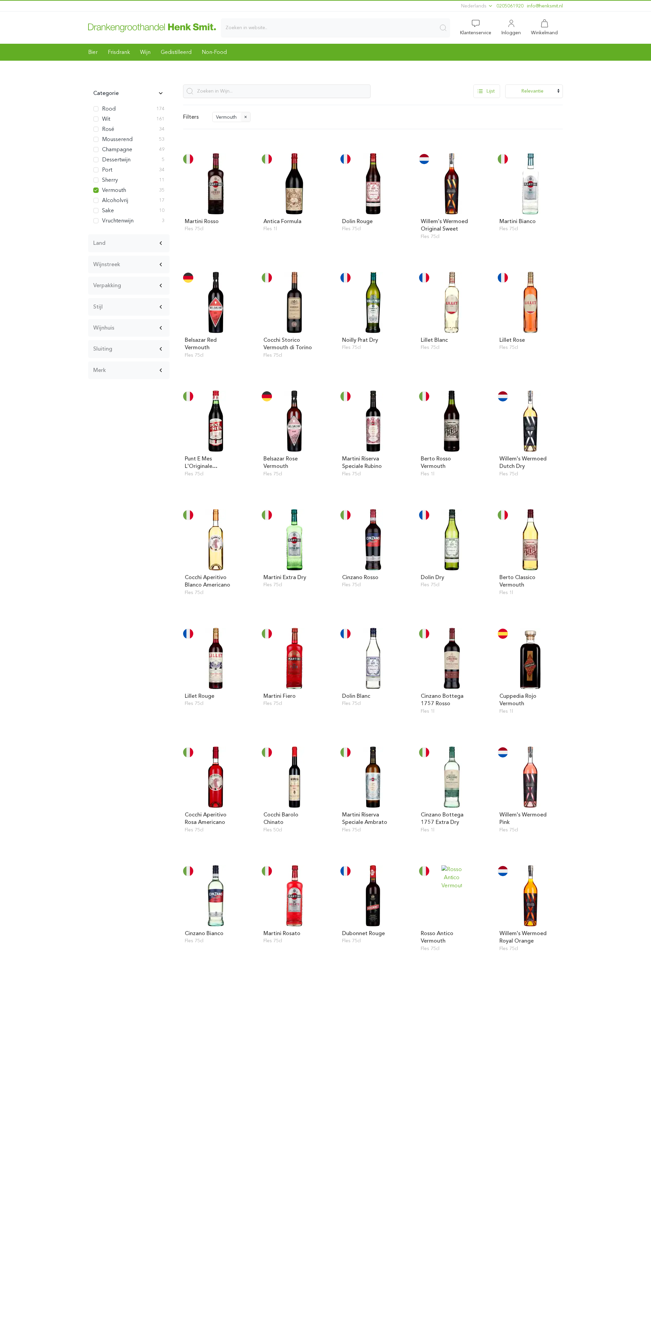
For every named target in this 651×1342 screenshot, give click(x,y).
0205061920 (510, 6)
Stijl (98, 306)
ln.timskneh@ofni (545, 6)
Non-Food (214, 52)
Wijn (145, 52)
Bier (93, 52)
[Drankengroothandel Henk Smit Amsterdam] (152, 27)
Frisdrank (119, 52)
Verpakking (107, 285)
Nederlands (474, 6)
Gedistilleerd (176, 52)
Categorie (106, 93)
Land (99, 243)
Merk (99, 370)
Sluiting (102, 349)
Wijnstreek (106, 264)
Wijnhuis (103, 327)
